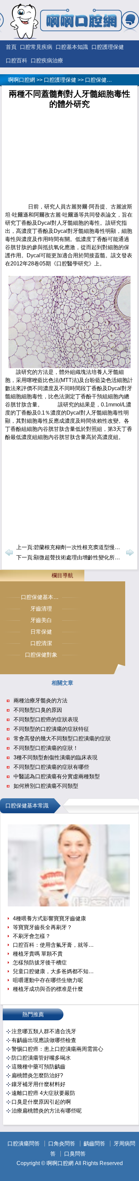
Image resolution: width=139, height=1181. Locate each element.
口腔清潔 (41, 643)
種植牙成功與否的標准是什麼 (48, 989)
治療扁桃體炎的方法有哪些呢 (46, 1111)
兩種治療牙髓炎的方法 (40, 700)
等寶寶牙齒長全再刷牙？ (42, 927)
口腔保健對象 (41, 655)
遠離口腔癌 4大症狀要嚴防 (43, 1093)
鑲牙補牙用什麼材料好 (38, 1084)
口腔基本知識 (72, 47)
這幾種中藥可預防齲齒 (38, 1066)
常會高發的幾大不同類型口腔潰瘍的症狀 (62, 738)
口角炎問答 (61, 1143)
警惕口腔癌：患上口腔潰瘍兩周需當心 (57, 1049)
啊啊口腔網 (21, 80)
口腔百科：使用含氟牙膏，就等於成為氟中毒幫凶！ (54, 945)
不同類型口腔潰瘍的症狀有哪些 (51, 767)
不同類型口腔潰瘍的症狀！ (45, 748)
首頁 (11, 47)
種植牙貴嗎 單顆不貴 (38, 954)
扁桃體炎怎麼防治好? (37, 1075)
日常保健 (41, 632)
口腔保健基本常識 (106, 80)
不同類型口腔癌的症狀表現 (45, 719)
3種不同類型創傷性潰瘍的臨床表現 (55, 757)
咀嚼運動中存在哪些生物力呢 (48, 980)
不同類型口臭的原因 (37, 710)
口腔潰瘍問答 (23, 1143)
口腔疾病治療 (47, 60)
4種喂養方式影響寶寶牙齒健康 (49, 918)
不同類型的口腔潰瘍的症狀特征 (51, 729)
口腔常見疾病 (36, 47)
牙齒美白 (41, 620)
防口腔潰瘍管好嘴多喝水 (41, 1058)
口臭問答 (75, 1154)
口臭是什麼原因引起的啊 (41, 1102)
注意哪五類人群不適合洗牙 (43, 1031)
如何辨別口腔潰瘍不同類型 (45, 786)
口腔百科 (16, 60)
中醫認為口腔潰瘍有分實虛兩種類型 (56, 776)
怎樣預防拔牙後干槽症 (40, 962)
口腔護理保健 (107, 47)
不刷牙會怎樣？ (32, 936)
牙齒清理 (41, 609)
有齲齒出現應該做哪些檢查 (43, 1040)
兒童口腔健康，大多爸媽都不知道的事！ (54, 971)
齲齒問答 (94, 1143)
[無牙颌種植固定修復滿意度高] (69, 904)
